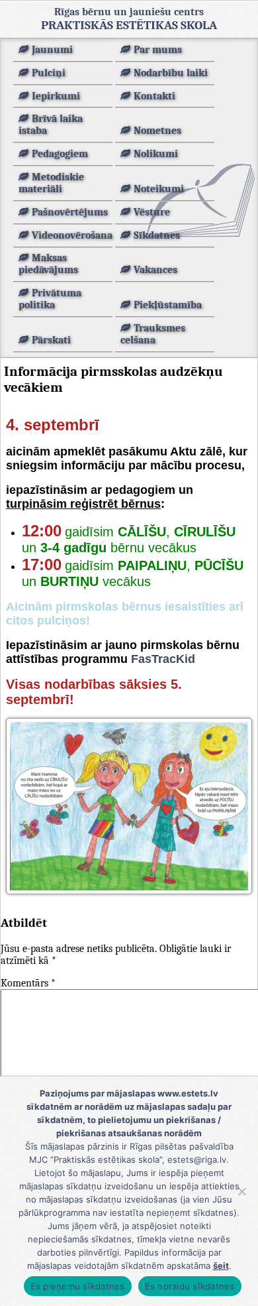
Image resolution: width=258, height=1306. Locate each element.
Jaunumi (52, 50)
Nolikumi (156, 154)
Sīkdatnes (157, 235)
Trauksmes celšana (152, 334)
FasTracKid (163, 659)
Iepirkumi (56, 96)
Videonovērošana (72, 235)
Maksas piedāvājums (48, 264)
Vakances (155, 270)
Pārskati (51, 340)
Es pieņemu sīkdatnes (77, 1286)
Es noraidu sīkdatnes (190, 1286)
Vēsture (152, 212)
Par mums (158, 50)
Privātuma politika (50, 299)
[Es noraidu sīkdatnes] (241, 1191)
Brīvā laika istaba (51, 125)
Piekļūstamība (168, 305)
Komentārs (28, 983)
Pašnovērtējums (70, 212)
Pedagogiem (60, 154)
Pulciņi (48, 73)
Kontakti (154, 96)
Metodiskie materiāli (51, 183)
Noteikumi (159, 189)
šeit (221, 1265)
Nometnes (157, 131)
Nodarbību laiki (171, 73)
